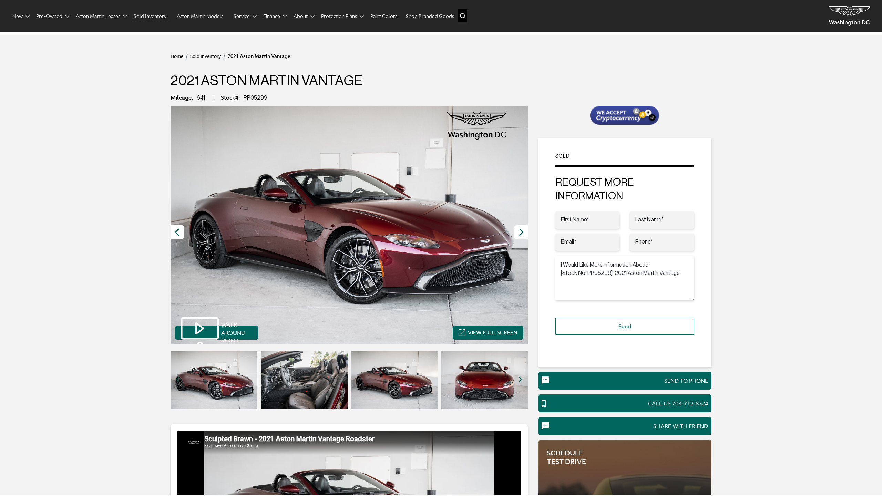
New (17, 16)
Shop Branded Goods (430, 16)
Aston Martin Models (200, 16)
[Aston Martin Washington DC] (849, 16)
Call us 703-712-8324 (678, 403)
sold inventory (205, 56)
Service (242, 16)
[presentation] (177, 232)
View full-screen (492, 332)
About (301, 16)
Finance (271, 16)
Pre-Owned (49, 16)
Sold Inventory (150, 16)
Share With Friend (680, 426)
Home (177, 56)
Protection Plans (339, 16)
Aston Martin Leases (98, 16)
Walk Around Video (233, 333)
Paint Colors (383, 16)
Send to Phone (686, 380)
